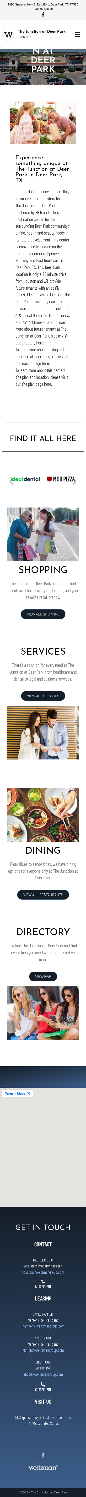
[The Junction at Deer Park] (8, 35)
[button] (11, 481)
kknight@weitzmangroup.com (43, 1350)
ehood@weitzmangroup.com (43, 1374)
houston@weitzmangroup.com (43, 1272)
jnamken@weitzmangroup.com (43, 1325)
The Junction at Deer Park (42, 32)
